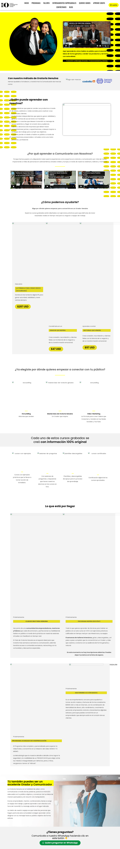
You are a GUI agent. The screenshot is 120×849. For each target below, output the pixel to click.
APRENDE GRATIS (99, 3)
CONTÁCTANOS (61, 7)
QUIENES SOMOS (84, 3)
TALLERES (46, 3)
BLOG (71, 7)
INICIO (26, 3)
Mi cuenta (113, 5)
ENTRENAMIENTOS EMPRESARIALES (64, 3)
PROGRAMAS (36, 3)
